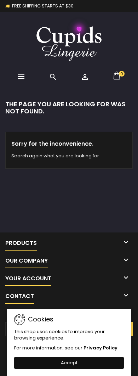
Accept (69, 362)
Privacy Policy (100, 347)
